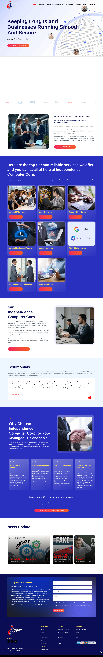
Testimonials (69, 4)
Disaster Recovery (46, 248)
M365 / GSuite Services (77, 248)
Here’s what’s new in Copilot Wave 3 (23, 559)
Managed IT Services (17, 212)
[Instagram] (15, 641)
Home (34, 4)
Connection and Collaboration (20, 284)
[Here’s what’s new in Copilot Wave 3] (29, 549)
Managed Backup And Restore (20, 248)
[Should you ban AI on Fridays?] (84, 549)
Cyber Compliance (46, 284)
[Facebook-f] (8, 641)
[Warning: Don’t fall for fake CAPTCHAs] (63, 549)
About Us (41, 4)
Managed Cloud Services (78, 212)
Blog (84, 4)
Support (78, 4)
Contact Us (92, 4)
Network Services (45, 212)
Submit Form (58, 610)
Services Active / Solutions (54, 4)
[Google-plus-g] (12, 641)
